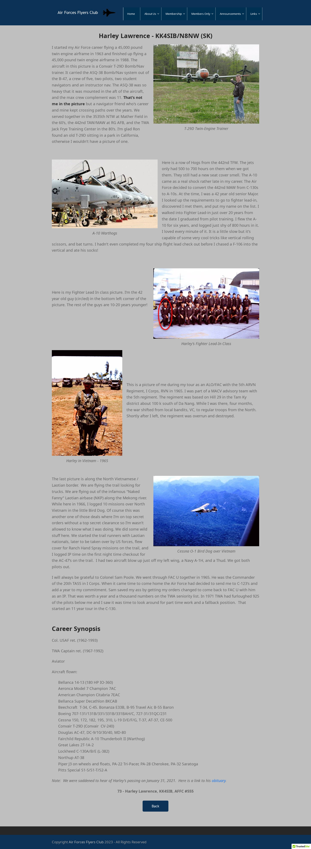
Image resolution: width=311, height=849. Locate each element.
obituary (219, 780)
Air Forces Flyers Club (86, 841)
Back (155, 806)
